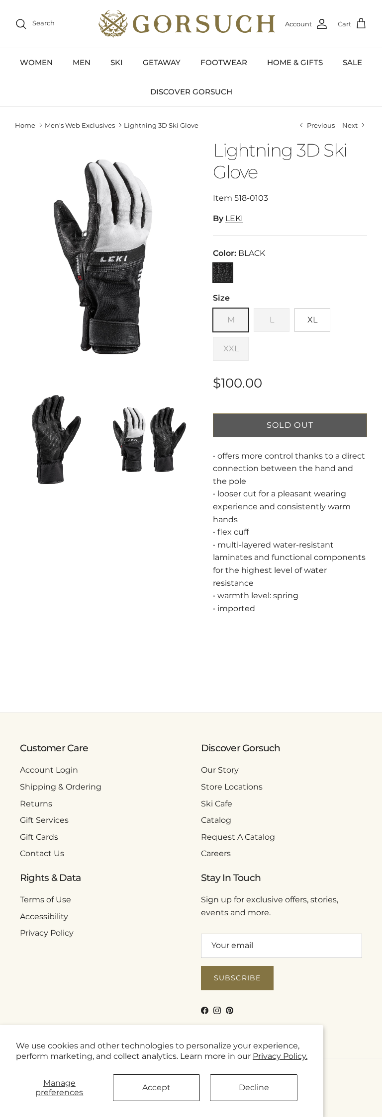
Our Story (220, 770)
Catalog (216, 820)
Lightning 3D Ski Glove (161, 125)
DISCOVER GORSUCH (191, 91)
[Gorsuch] (186, 24)
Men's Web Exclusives (80, 125)
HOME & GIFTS (295, 62)
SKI (116, 62)
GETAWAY (162, 62)
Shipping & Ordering (60, 787)
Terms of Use (45, 899)
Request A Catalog (238, 837)
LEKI (234, 218)
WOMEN (36, 62)
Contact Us (42, 853)
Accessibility (44, 916)
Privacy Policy (47, 933)
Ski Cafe (216, 803)
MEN (82, 62)
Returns (36, 803)
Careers (216, 853)
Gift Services (44, 820)
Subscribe (237, 977)
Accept (156, 1087)
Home (25, 125)
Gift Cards (39, 837)
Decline (254, 1087)
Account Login (49, 770)
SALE (352, 62)
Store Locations (232, 787)
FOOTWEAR (223, 62)
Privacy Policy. (280, 1056)
